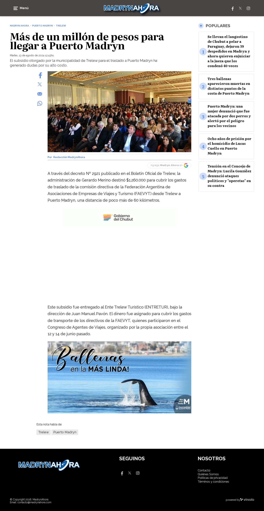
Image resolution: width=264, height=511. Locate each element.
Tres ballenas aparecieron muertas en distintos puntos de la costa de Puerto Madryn (229, 86)
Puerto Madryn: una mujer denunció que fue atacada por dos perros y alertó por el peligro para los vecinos (229, 116)
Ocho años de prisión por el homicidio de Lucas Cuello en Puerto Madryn (229, 146)
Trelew (43, 432)
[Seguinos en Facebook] (232, 8)
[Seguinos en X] (240, 8)
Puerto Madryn (64, 432)
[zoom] (119, 111)
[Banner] (119, 226)
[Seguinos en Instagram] (248, 8)
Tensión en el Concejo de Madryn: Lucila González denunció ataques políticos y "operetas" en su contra (229, 176)
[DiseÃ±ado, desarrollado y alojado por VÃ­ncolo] (247, 499)
